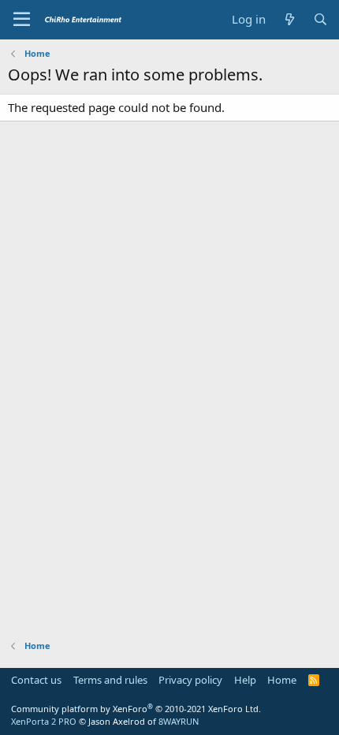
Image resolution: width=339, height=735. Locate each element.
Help (245, 680)
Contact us (36, 680)
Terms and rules (110, 680)
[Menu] (21, 19)
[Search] (320, 19)
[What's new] (289, 19)
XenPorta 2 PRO (43, 721)
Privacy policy (190, 680)
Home (281, 680)
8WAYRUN (178, 721)
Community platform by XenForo (136, 708)
